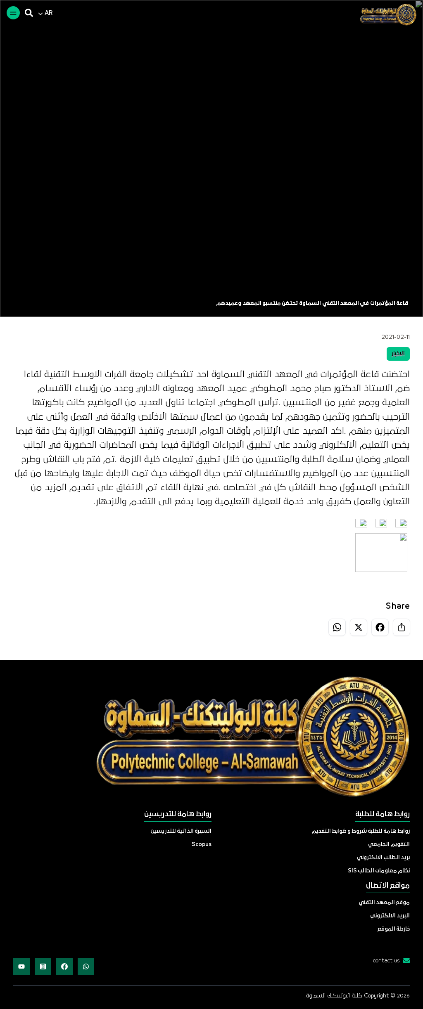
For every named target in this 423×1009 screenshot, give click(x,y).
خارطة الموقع (394, 929)
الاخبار (398, 353)
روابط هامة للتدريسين (178, 814)
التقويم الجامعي (389, 844)
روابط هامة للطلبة (382, 814)
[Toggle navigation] (13, 12)
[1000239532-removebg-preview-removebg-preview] (384, 14)
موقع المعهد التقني (384, 902)
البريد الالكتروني (390, 915)
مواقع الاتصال (388, 886)
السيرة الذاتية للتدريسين (181, 831)
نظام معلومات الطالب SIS (379, 870)
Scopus (202, 844)
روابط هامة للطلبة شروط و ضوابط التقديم (360, 831)
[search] (29, 13)
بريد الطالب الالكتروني (383, 857)
